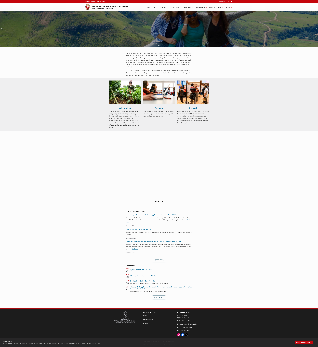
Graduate (159, 108)
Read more (158, 221)
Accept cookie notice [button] (303, 342)
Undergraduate (125, 108)
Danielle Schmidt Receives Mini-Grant (138, 229)
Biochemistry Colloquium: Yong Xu (142, 281)
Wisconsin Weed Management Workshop (144, 276)
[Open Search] (228, 1)
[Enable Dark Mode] (232, 2)
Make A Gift (222, 1)
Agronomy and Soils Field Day (140, 270)
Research (193, 108)
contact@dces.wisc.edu (189, 324)
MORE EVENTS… (159, 260)
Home (145, 316)
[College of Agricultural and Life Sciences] (125, 317)
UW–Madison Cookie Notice (91, 343)
